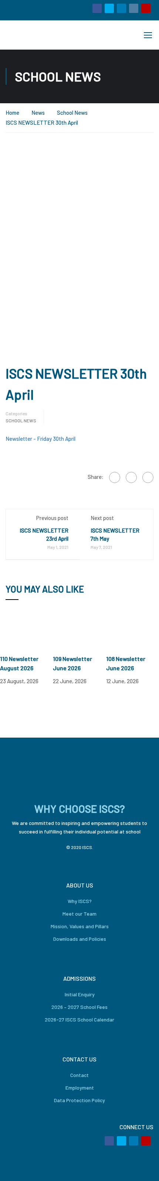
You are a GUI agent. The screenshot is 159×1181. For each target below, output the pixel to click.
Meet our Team (79, 913)
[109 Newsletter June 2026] (79, 631)
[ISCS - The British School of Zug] (31, 35)
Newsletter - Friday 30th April (40, 438)
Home (12, 112)
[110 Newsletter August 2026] (26, 631)
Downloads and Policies (79, 939)
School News (72, 112)
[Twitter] (131, 477)
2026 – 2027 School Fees (79, 1007)
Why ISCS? (80, 901)
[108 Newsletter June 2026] (132, 631)
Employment (79, 1087)
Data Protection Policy (79, 1100)
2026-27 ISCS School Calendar (79, 1019)
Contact (79, 1075)
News (38, 112)
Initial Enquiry (80, 994)
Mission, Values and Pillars (80, 926)
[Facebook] (114, 477)
